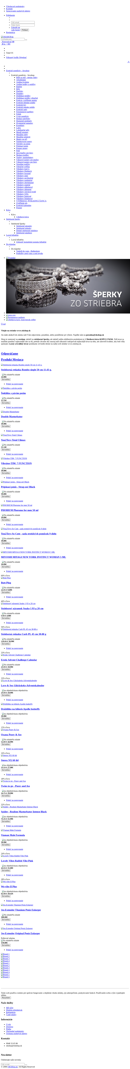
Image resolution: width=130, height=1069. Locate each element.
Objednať (23, 57)
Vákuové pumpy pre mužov (27, 160)
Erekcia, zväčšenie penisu (26, 100)
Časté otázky (11, 1015)
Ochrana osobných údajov (16, 1033)
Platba (8, 1029)
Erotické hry (21, 105)
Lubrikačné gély (22, 130)
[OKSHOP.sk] (7, 37)
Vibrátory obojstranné (25, 183)
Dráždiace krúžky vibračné (27, 98)
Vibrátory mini (22, 176)
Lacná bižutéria (12, 235)
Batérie (19, 87)
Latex (18, 128)
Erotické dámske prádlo (25, 103)
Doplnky (19, 93)
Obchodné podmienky (15, 1031)
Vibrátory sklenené (23, 189)
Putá (18, 151)
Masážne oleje (22, 135)
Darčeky (19, 91)
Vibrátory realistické (24, 180)
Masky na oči (21, 139)
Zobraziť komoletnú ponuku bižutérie (31, 242)
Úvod (3, 324)
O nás (8, 1024)
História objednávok (14, 1010)
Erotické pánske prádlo (25, 107)
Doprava (9, 1027)
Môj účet (9, 1008)
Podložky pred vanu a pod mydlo (29, 253)
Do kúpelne (10, 244)
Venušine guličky (23, 164)
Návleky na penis (23, 144)
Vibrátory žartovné (23, 196)
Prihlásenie (10, 15)
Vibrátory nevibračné (24, 178)
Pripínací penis (22, 146)
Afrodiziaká (21, 80)
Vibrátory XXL (22, 194)
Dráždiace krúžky (23, 96)
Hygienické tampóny (24, 123)
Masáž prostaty (22, 132)
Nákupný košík (12, 57)
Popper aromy (22, 148)
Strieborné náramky (24, 226)
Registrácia (10, 32)
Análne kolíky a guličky (26, 84)
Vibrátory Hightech (24, 171)
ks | (6, 44)
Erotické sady (21, 109)
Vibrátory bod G (22, 169)
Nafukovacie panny (24, 141)
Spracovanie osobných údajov (18, 11)
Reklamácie (10, 1012)
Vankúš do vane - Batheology (28, 251)
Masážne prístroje (23, 137)
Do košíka (6, 379)
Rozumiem (6, 998)
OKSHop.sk (13, 1067)
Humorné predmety (24, 121)
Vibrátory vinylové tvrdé (26, 192)
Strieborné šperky (13, 219)
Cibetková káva (22, 217)
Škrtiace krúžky (22, 155)
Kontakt (9, 9)
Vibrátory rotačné (23, 185)
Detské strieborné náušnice (27, 230)
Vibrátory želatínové (24, 199)
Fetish (18, 114)
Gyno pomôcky (22, 116)
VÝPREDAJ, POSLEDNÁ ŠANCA (31, 201)
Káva (8, 210)
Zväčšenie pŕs (21, 203)
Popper (19, 208)
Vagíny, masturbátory (24, 157)
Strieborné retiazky (23, 228)
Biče (18, 89)
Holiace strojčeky (23, 119)
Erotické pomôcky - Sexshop (17, 71)
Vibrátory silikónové (24, 187)
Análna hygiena (22, 82)
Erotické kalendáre (23, 205)
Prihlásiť (25, 30)
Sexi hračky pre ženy (24, 153)
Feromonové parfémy (25, 112)
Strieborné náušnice (24, 233)
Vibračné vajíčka (23, 167)
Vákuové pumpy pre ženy (26, 162)
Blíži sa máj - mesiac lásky (26, 77)
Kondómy (20, 125)
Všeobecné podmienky (15, 6)
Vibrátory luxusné (23, 173)
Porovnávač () (8, 42)
